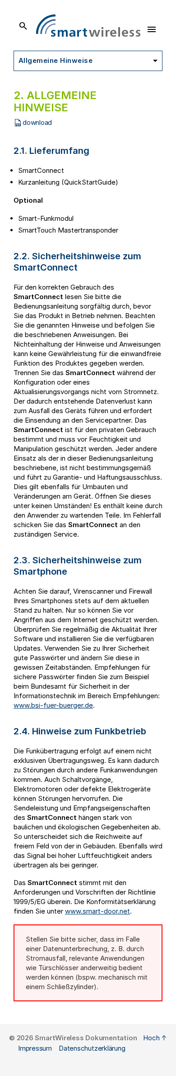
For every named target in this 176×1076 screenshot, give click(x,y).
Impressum (35, 1048)
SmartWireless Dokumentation (86, 1037)
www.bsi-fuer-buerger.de (53, 705)
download (37, 122)
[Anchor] (96, 149)
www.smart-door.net (97, 911)
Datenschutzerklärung (92, 1048)
